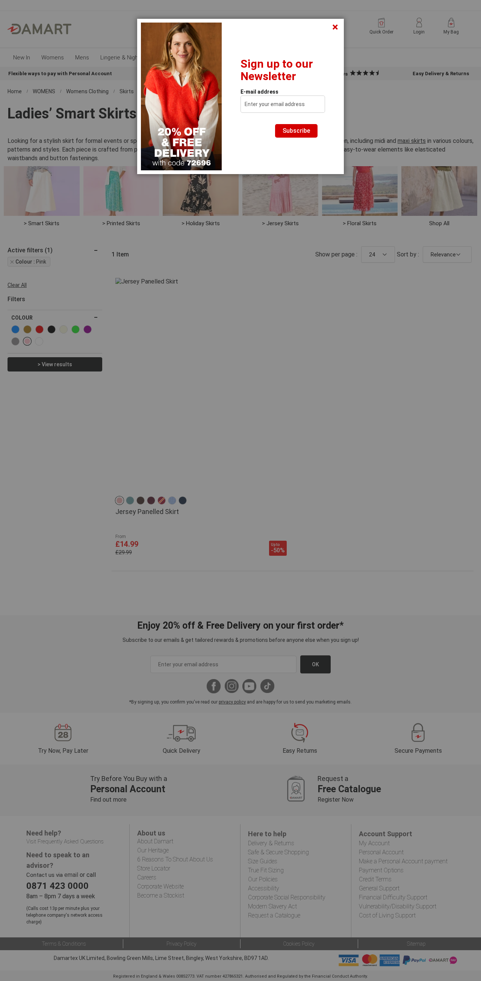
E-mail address (259, 92)
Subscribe (296, 130)
